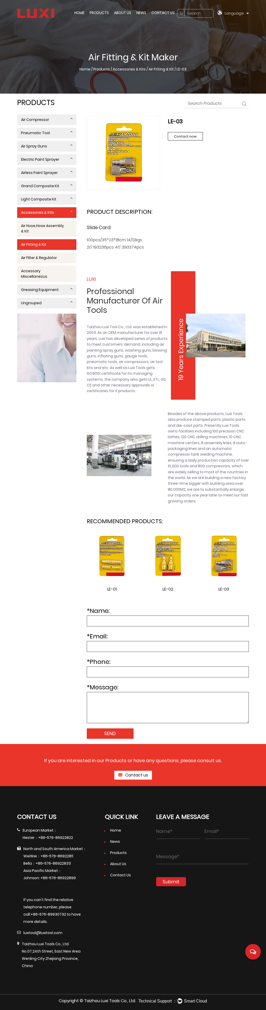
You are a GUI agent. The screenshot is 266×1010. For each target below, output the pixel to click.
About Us (122, 12)
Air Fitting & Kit (161, 69)
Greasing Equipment (40, 289)
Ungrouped (31, 303)
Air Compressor (35, 119)
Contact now (185, 136)
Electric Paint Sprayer (40, 159)
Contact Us (163, 12)
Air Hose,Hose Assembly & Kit (42, 228)
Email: (97, 636)
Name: (98, 610)
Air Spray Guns (34, 146)
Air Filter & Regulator (39, 257)
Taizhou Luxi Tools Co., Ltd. (110, 1001)
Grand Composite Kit (40, 186)
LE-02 (168, 589)
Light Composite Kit (38, 199)
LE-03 (223, 589)
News (141, 12)
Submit (171, 881)
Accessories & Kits (129, 69)
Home (79, 12)
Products (99, 12)
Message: (102, 687)
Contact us (136, 775)
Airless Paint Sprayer (39, 172)
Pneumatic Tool (35, 132)
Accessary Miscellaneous (34, 273)
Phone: (98, 661)
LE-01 (112, 589)
